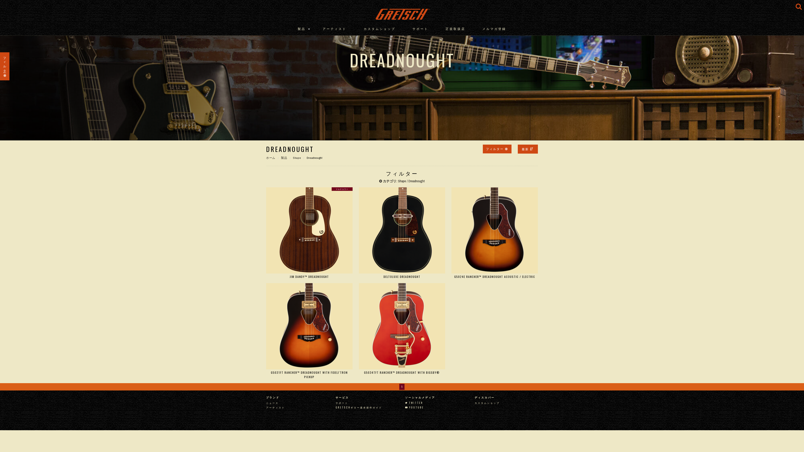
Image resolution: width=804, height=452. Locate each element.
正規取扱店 (455, 29)
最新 (525, 149)
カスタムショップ (380, 29)
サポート (420, 29)
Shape (297, 158)
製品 (302, 29)
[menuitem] (527, 149)
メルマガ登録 (494, 29)
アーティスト (335, 29)
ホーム (270, 158)
